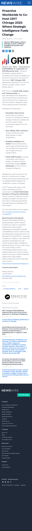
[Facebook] (2, 482)
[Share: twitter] (6, 51)
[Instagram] (10, 482)
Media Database (7, 412)
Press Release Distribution (10, 405)
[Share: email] (13, 51)
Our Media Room (7, 439)
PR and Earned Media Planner (11, 453)
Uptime (23, 485)
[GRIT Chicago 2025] (16, 67)
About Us (4, 432)
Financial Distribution (8, 407)
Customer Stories (7, 437)
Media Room (5, 421)
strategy (26, 288)
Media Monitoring (7, 416)
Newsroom (5, 451)
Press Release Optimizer (9, 425)
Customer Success (7, 423)
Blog (3, 435)
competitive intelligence (9, 288)
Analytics (4, 419)
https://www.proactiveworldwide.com (15, 263)
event (19, 288)
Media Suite (5, 409)
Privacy (16, 485)
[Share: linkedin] (9, 51)
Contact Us (5, 465)
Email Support (6, 467)
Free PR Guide (24, 395)
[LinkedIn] (8, 482)
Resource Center (7, 446)
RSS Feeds (5, 455)
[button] (29, 3)
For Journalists (6, 448)
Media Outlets (6, 458)
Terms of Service (7, 485)
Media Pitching (6, 414)
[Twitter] (5, 482)
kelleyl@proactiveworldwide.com (14, 276)
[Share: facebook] (3, 51)
